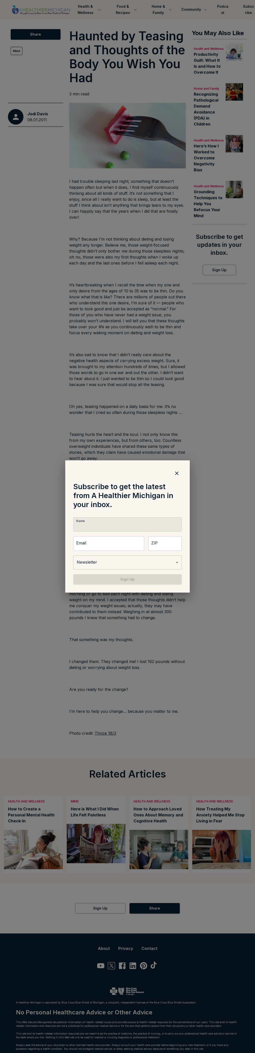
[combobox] (127, 562)
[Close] (177, 473)
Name (80, 521)
